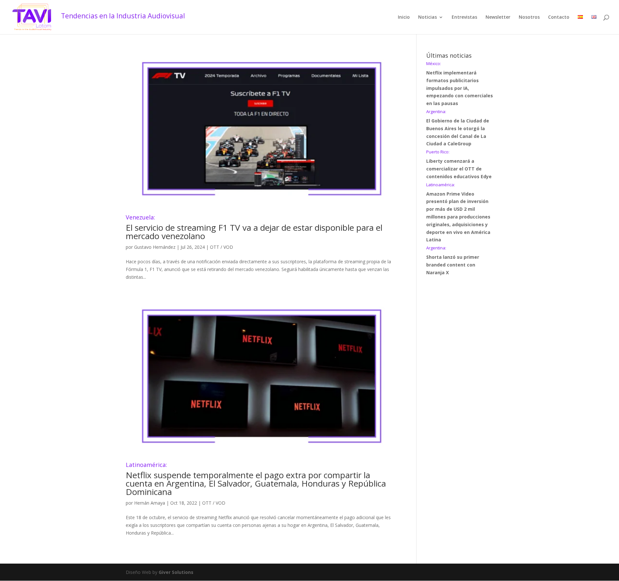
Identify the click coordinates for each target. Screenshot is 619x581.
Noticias (427, 17)
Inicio (404, 17)
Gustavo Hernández (154, 247)
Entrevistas (464, 17)
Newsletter (498, 17)
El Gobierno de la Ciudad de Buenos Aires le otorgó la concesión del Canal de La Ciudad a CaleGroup (457, 128)
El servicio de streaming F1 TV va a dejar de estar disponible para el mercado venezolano (254, 228)
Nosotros (529, 17)
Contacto (558, 17)
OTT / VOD (221, 247)
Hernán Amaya (149, 503)
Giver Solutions (176, 572)
